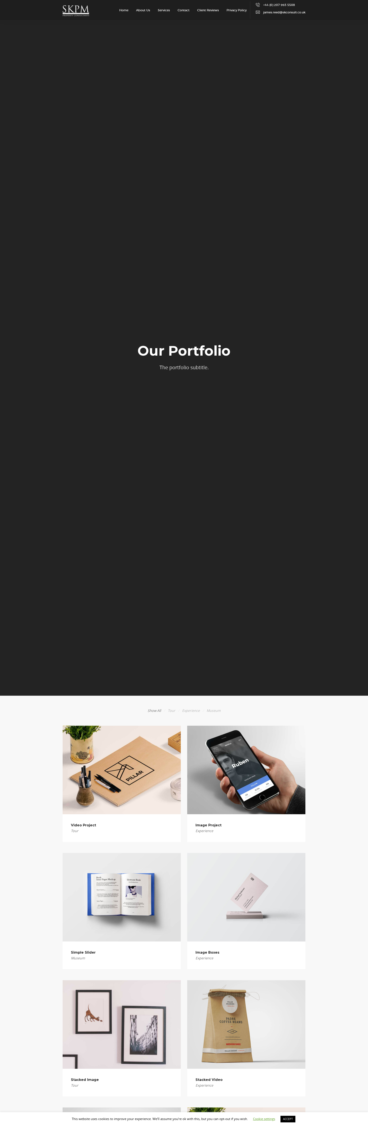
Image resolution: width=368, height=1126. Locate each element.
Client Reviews (208, 10)
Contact (184, 10)
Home (123, 10)
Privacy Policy (237, 10)
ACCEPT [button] (288, 1119)
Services (164, 10)
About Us (143, 10)
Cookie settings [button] (264, 1119)
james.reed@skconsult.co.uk (284, 12)
